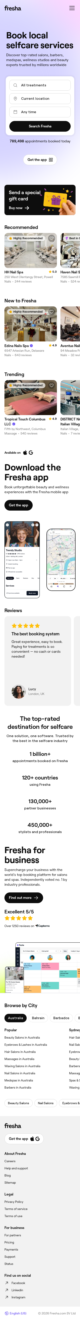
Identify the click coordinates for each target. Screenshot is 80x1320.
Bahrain (38, 1018)
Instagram (18, 1297)
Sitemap (10, 1182)
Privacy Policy (13, 1202)
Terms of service (16, 1209)
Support (9, 1256)
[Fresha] (12, 8)
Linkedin (17, 1290)
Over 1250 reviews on (19, 926)
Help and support (16, 1168)
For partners (12, 1235)
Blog (7, 1175)
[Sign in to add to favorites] (51, 238)
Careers (10, 1161)
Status (8, 1264)
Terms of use (13, 1216)
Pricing (9, 1242)
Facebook (18, 1283)
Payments (11, 1249)
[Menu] (72, 8)
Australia (15, 1018)
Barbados (61, 1018)
